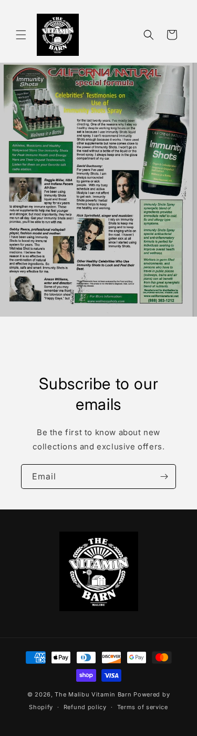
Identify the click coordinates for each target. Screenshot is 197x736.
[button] (21, 34)
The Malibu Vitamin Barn (93, 694)
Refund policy (85, 707)
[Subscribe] (163, 476)
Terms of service (142, 707)
